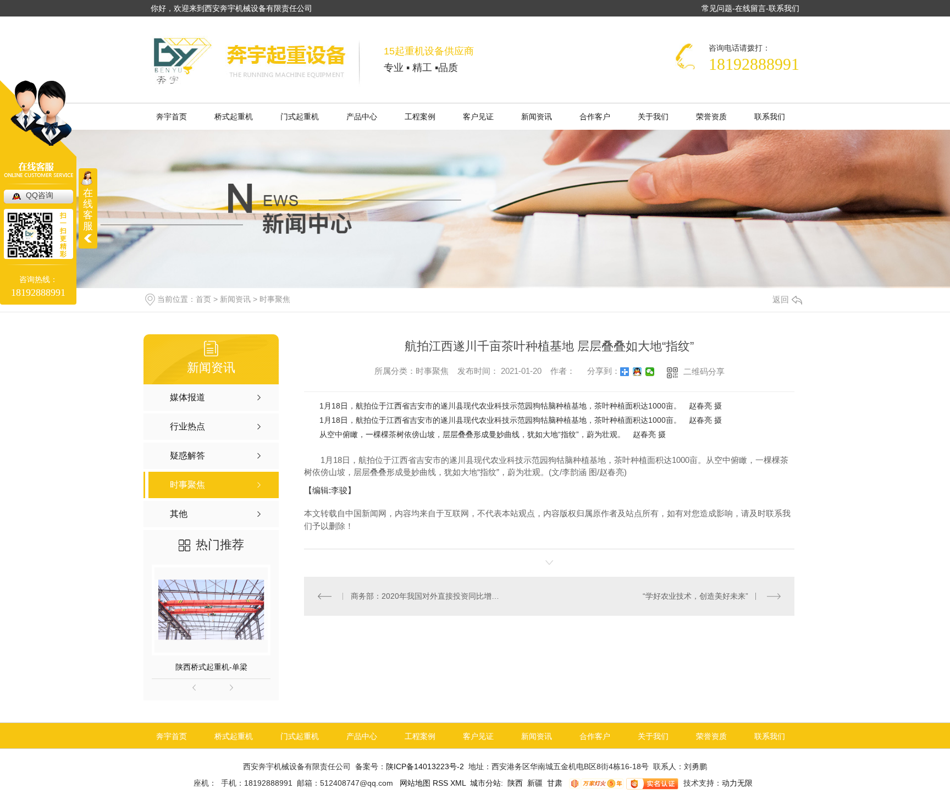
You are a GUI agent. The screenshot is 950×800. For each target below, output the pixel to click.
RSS (441, 783)
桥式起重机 (233, 116)
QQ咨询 (39, 195)
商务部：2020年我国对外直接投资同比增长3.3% (427, 596)
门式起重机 (299, 116)
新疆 (535, 783)
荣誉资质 (711, 116)
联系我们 (784, 8)
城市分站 (485, 783)
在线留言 (750, 8)
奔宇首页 (171, 116)
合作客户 (594, 116)
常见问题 (717, 8)
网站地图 (413, 783)
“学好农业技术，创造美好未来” (695, 596)
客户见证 (478, 116)
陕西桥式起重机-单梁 (211, 667)
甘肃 (554, 783)
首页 (203, 299)
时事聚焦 (274, 299)
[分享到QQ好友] (637, 371)
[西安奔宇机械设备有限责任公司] (256, 61)
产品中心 (361, 116)
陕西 (515, 783)
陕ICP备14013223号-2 (425, 766)
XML (459, 783)
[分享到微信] (650, 371)
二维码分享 (704, 371)
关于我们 (653, 116)
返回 (780, 299)
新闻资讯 (536, 116)
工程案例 (420, 116)
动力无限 (737, 783)
